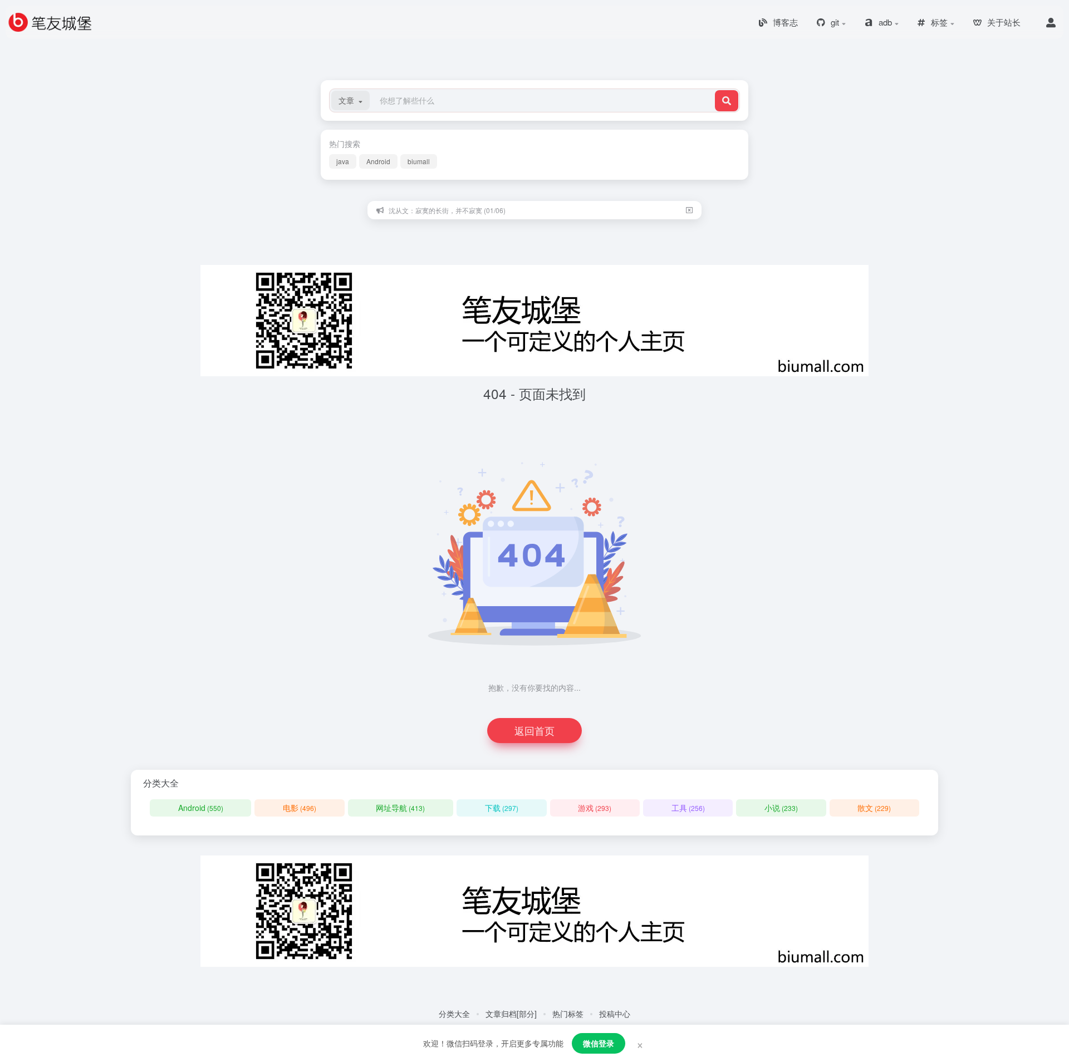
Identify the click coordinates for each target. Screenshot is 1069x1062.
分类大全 (454, 1013)
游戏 (594, 807)
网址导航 (400, 807)
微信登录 (598, 1043)
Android (378, 161)
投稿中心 (614, 1013)
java (342, 161)
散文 (874, 807)
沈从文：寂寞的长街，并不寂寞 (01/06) (447, 210)
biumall (419, 161)
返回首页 (534, 730)
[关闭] (689, 210)
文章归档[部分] (511, 1013)
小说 (781, 807)
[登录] (1050, 22)
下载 (501, 807)
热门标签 (567, 1013)
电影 (299, 807)
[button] (350, 100)
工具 (688, 807)
